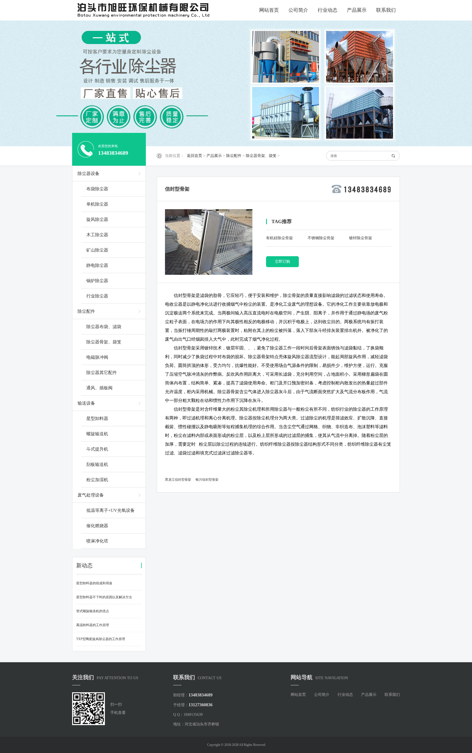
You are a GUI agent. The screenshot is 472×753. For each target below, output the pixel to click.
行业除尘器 (97, 296)
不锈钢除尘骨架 (321, 238)
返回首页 (194, 156)
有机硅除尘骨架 (279, 238)
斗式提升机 (97, 449)
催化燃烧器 (97, 525)
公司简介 (298, 10)
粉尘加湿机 (97, 479)
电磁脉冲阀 (97, 357)
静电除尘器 (97, 265)
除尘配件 (233, 156)
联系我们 (386, 10)
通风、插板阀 (99, 388)
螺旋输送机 (97, 433)
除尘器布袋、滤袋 (103, 326)
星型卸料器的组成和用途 (94, 583)
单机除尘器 (97, 204)
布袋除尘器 (97, 188)
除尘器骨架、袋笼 (261, 156)
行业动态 (327, 10)
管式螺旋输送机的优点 (92, 611)
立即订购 (282, 261)
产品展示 (357, 10)
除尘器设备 (88, 173)
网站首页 (269, 10)
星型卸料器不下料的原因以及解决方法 (104, 597)
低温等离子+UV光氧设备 (110, 510)
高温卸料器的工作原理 (92, 625)
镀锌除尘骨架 (360, 238)
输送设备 (86, 403)
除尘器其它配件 (101, 372)
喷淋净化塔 (97, 541)
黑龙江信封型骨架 (178, 479)
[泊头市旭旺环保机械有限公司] (154, 10)
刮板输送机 (97, 464)
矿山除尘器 (97, 250)
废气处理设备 (91, 495)
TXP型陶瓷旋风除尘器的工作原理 (100, 639)
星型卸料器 (97, 418)
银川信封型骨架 (207, 479)
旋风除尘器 (97, 219)
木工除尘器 (97, 234)
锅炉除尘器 (97, 280)
